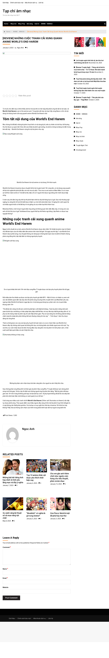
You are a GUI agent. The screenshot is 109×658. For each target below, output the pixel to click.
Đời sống (30, 24)
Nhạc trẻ (13, 24)
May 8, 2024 (7, 521)
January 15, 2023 (56, 484)
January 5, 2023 (31, 519)
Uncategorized (81, 150)
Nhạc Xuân (79, 141)
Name (5, 569)
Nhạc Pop (21, 24)
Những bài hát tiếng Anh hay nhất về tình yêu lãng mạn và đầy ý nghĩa (13, 480)
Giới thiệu (6, 2)
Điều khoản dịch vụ (31, 2)
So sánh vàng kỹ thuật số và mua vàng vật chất (12, 515)
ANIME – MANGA (46, 24)
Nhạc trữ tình (80, 136)
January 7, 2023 (8, 485)
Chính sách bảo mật (16, 2)
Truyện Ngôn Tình (82, 145)
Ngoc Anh (20, 48)
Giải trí (37, 24)
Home (6, 24)
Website (5, 587)
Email (5, 578)
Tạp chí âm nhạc (17, 11)
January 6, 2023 (31, 483)
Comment (7, 547)
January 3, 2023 (8, 48)
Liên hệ (41, 2)
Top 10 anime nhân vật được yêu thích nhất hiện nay (36, 477)
